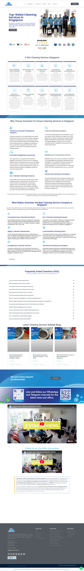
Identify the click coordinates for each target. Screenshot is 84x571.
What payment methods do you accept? (20, 292)
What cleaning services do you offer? (19, 283)
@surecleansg (12, 259)
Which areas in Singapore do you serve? (20, 307)
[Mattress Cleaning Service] (69, 66)
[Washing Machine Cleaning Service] (56, 90)
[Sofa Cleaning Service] (42, 90)
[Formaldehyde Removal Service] (69, 90)
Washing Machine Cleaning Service (55, 95)
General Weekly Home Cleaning (14, 70)
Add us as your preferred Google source (67, 565)
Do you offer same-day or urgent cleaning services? (24, 310)
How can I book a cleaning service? (19, 280)
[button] (41, 280)
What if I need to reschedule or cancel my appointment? (25, 298)
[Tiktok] (21, 554)
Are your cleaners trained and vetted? (20, 319)
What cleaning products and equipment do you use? (24, 313)
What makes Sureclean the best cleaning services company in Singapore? (30, 301)
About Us (55, 4)
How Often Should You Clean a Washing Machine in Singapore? (65, 356)
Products (44, 4)
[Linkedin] (16, 554)
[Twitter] (14, 554)
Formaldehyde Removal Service (69, 95)
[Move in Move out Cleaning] (28, 66)
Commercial (38, 4)
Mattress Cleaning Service (69, 70)
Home (24, 4)
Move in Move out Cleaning (28, 70)
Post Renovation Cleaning (42, 70)
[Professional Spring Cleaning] (56, 66)
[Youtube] (24, 554)
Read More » (11, 361)
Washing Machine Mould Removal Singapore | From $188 (40, 356)
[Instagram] (11, 554)
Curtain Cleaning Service (28, 95)
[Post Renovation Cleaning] (42, 66)
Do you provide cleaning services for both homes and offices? (26, 304)
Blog (49, 4)
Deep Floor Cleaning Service (14, 95)
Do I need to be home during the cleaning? (21, 286)
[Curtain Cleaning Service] (28, 90)
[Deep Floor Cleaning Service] (14, 90)
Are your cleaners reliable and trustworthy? (21, 295)
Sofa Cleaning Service (42, 95)
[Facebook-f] (9, 554)
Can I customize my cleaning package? (20, 316)
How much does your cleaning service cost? (21, 289)
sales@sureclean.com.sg (13, 550)
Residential (29, 4)
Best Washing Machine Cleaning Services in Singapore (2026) (16, 356)
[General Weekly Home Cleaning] (14, 66)
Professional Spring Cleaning (56, 70)
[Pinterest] (19, 554)
